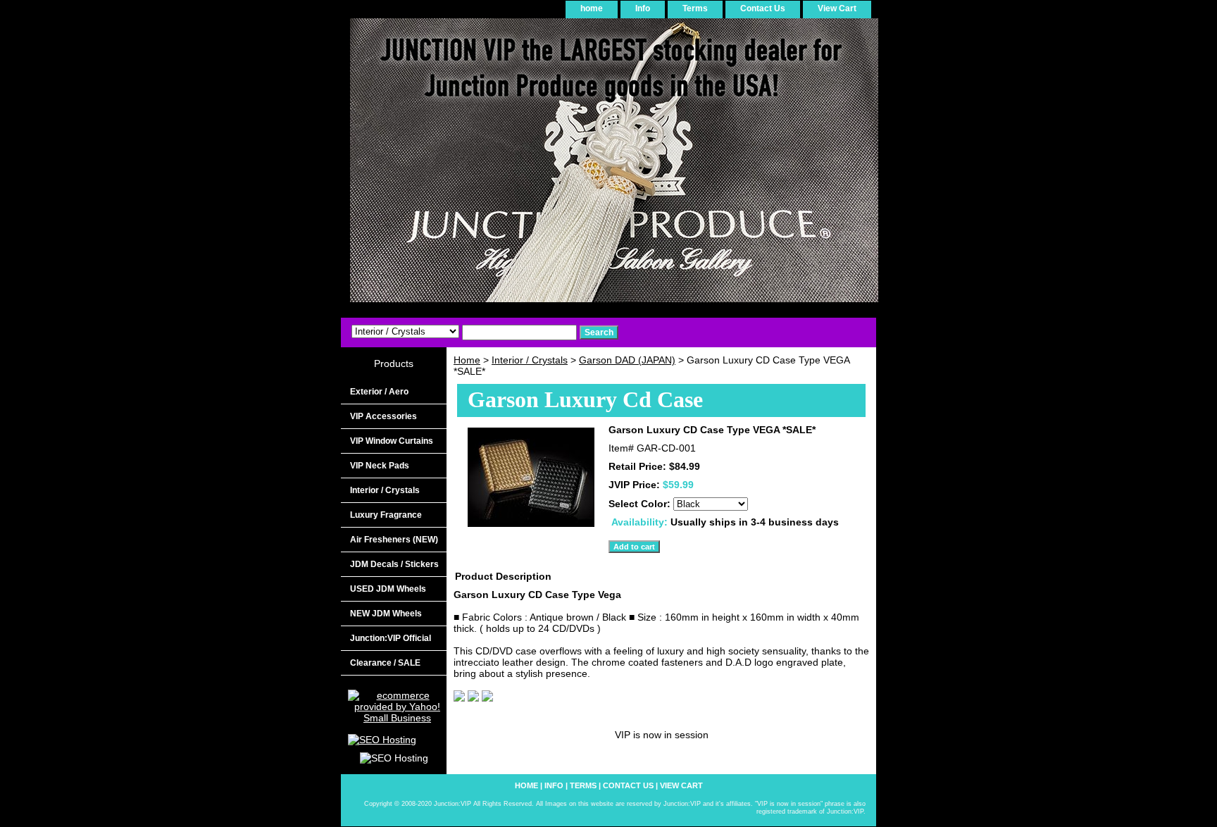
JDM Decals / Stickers (394, 564)
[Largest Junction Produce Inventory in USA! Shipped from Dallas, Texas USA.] (517, 165)
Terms (695, 8)
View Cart (837, 8)
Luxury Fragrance (386, 515)
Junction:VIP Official (390, 638)
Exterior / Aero (379, 392)
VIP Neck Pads (379, 466)
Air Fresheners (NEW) (394, 540)
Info (642, 8)
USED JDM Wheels (388, 589)
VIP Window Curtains (391, 441)
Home (467, 360)
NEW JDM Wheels (386, 613)
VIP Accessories (383, 416)
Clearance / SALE (385, 663)
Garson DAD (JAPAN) (627, 360)
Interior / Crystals (530, 360)
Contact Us (762, 8)
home (591, 8)
